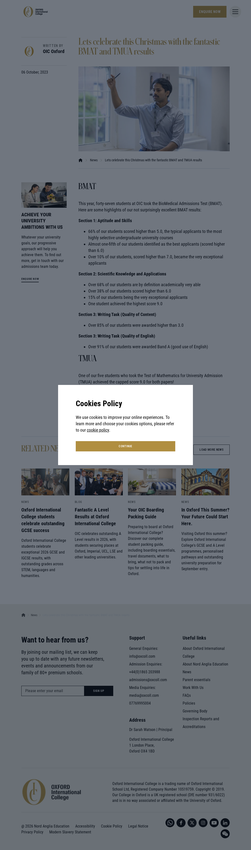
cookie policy (98, 430)
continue (125, 446)
